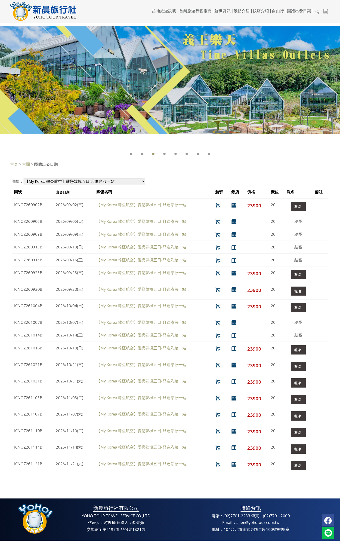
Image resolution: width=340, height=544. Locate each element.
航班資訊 (222, 11)
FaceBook (328, 520)
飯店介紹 (261, 11)
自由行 (278, 11)
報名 (298, 206)
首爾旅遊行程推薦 (195, 11)
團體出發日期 (299, 11)
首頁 (14, 164)
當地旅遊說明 (164, 11)
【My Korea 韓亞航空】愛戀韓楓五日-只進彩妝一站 (141, 204)
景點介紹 (242, 11)
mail (328, 533)
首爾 (26, 164)
